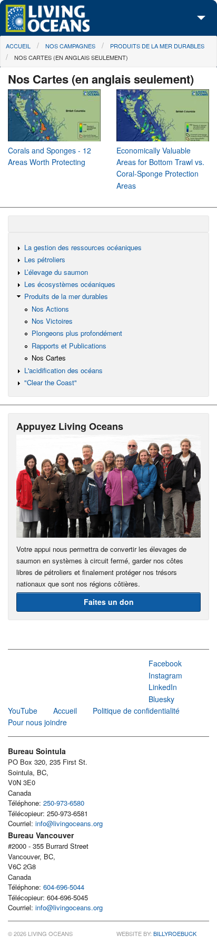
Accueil (18, 46)
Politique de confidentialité (136, 710)
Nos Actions (50, 309)
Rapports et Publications (69, 346)
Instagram (165, 675)
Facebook (165, 663)
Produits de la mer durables (157, 46)
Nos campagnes (70, 46)
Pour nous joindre (37, 722)
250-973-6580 (63, 803)
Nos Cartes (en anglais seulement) (71, 57)
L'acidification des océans (63, 370)
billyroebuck (174, 933)
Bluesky (161, 699)
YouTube (22, 710)
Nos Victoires (52, 321)
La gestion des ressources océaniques (83, 247)
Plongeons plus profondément (77, 333)
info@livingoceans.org (69, 823)
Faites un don (109, 602)
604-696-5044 (63, 887)
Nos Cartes (49, 358)
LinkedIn (163, 687)
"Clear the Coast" (50, 382)
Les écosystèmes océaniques (69, 284)
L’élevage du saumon (56, 272)
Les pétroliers (44, 259)
